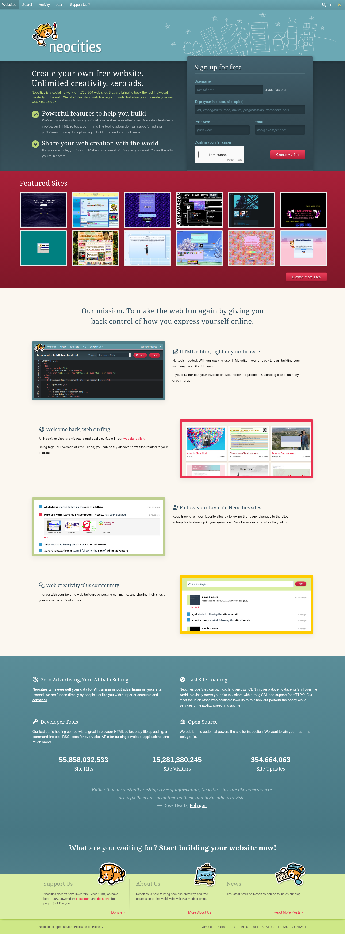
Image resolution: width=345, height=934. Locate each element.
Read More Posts (287, 912)
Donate (116, 912)
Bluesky (97, 926)
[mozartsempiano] (251, 210)
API (255, 927)
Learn (60, 4)
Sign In (327, 4)
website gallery (134, 438)
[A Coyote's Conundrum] (303, 248)
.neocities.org (275, 89)
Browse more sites (306, 276)
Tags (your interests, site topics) (219, 101)
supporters (83, 898)
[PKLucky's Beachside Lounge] (95, 210)
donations (39, 699)
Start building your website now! (217, 848)
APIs (105, 736)
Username (203, 81)
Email (259, 121)
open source (64, 926)
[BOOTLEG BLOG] (147, 248)
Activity (44, 4)
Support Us (78, 4)
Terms (282, 927)
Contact (299, 927)
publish (191, 731)
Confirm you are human (213, 142)
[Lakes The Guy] (199, 248)
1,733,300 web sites (93, 92)
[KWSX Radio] (199, 210)
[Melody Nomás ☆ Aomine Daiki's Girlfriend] (95, 248)
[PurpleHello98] (147, 210)
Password (202, 121)
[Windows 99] (43, 248)
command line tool (97, 126)
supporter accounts (136, 694)
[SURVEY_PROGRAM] (43, 210)
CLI (235, 927)
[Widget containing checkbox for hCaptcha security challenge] (219, 154)
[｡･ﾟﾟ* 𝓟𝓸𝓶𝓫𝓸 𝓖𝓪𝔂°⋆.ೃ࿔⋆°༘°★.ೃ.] (251, 248)
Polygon (198, 805)
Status (268, 927)
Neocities (45, 926)
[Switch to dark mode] (340, 4)
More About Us (199, 912)
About (207, 927)
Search (27, 4)
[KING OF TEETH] (303, 210)
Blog (245, 927)
